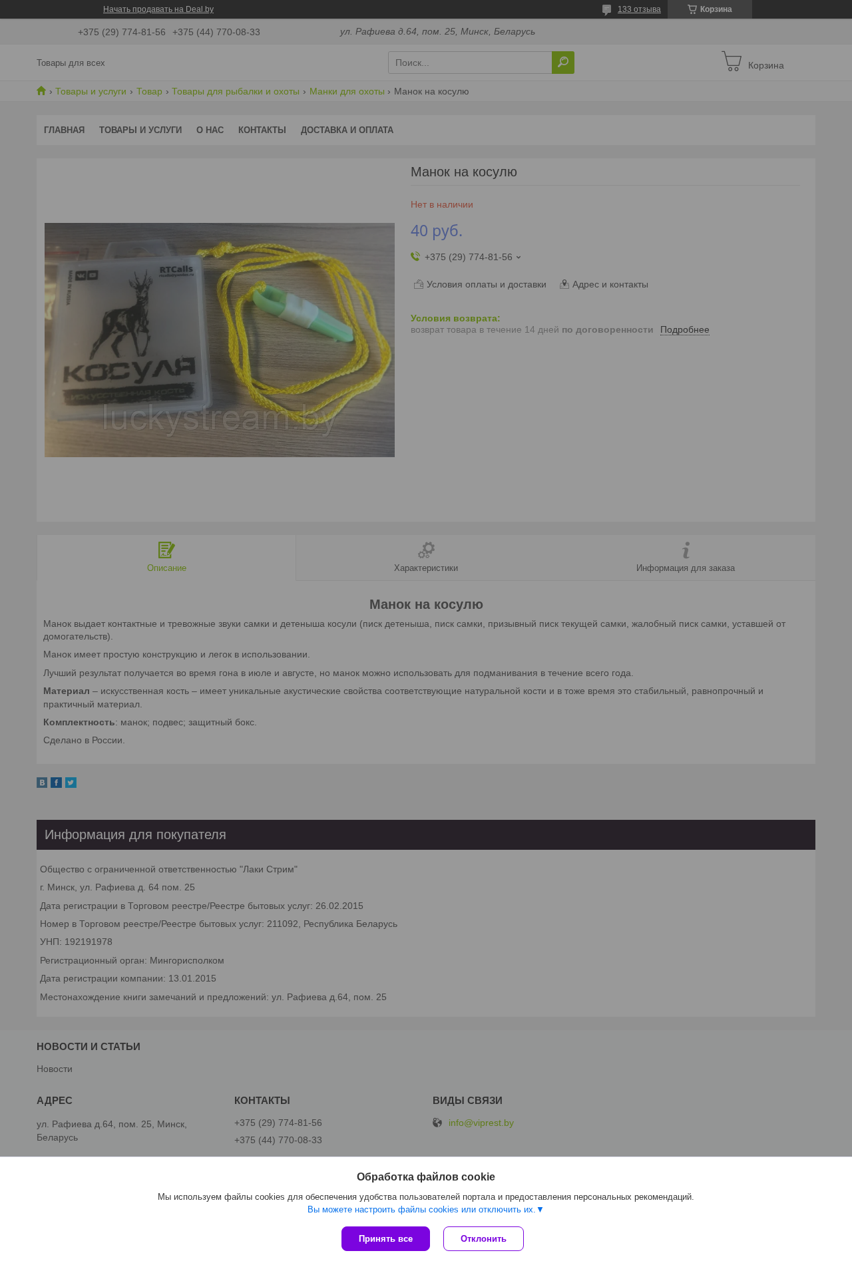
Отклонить (484, 1239)
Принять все (386, 1239)
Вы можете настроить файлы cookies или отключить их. (422, 1209)
